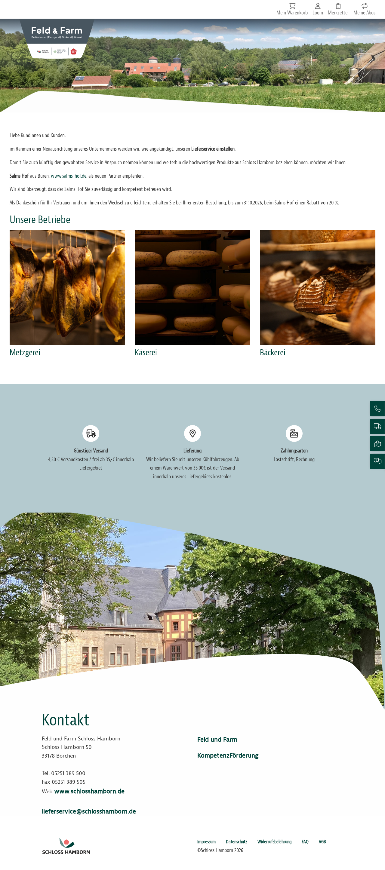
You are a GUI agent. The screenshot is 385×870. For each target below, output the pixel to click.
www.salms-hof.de (68, 176)
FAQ (305, 841)
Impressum (206, 841)
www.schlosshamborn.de (89, 791)
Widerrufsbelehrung (274, 841)
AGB (322, 841)
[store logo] (57, 39)
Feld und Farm (217, 739)
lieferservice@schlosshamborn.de (89, 811)
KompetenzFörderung (227, 755)
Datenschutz (236, 841)
